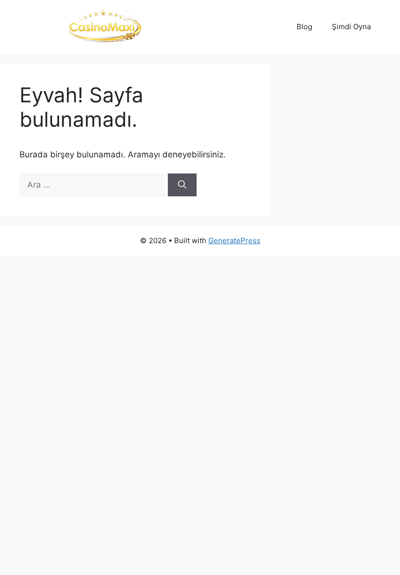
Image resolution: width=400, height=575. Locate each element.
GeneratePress (234, 240)
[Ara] (182, 185)
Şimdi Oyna (351, 26)
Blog (304, 26)
